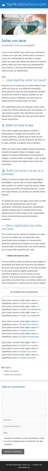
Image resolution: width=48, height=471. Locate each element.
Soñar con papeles (29, 303)
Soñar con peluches (30, 337)
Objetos (7, 367)
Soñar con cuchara (29, 345)
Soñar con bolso (28, 358)
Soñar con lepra (11, 371)
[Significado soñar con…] (24, 4)
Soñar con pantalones (31, 309)
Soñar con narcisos (12, 374)
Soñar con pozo (28, 330)
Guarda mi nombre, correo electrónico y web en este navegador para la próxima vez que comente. (24, 441)
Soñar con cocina (29, 351)
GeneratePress (24, 467)
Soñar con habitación (30, 315)
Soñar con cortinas (29, 324)
